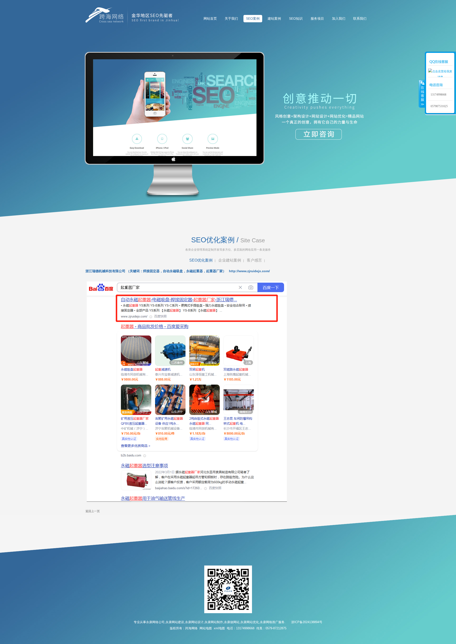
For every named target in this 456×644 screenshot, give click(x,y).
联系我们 (359, 18)
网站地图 (206, 628)
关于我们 (231, 18)
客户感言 (254, 260)
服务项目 (317, 18)
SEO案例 (253, 18)
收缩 (422, 94)
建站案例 (274, 18)
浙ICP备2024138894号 (306, 622)
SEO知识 (296, 18)
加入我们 (338, 18)
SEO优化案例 (201, 260)
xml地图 (219, 628)
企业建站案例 (229, 260)
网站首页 (210, 18)
